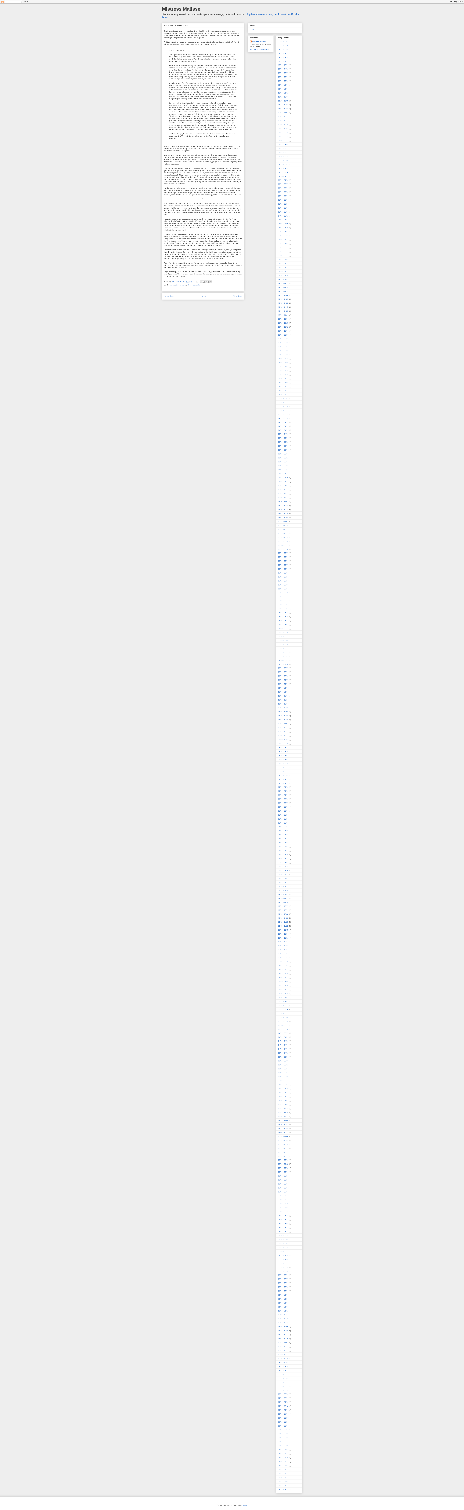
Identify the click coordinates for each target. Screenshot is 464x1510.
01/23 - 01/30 (283, 85)
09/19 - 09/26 (283, 133)
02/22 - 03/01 (283, 454)
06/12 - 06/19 (283, 1216)
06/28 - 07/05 (283, 382)
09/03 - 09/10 (283, 962)
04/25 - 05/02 (283, 216)
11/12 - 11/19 (283, 922)
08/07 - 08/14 (283, 1184)
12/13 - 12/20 (283, 287)
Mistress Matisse (181, 9)
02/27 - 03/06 (283, 1275)
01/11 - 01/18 (283, 478)
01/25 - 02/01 (283, 470)
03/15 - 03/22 (283, 442)
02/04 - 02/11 (283, 874)
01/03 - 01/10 (283, 275)
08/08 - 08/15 (283, 156)
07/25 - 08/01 (283, 164)
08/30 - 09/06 (283, 347)
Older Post (237, 296)
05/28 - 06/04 (283, 1017)
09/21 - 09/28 (283, 541)
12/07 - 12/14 (283, 497)
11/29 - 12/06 (283, 295)
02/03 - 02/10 (283, 672)
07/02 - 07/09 (283, 997)
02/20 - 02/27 (283, 73)
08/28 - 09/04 (283, 1172)
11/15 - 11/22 (283, 303)
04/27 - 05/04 (283, 625)
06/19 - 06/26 (283, 1212)
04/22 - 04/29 (283, 831)
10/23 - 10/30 (283, 1140)
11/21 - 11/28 (283, 1331)
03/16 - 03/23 (283, 648)
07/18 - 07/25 (283, 168)
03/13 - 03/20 (283, 1267)
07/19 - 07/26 (283, 371)
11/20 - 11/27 (283, 1124)
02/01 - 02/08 (283, 466)
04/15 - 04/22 (283, 835)
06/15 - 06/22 (283, 597)
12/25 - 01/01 (283, 1104)
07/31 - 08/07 (283, 1188)
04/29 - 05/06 (283, 827)
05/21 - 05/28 (283, 1021)
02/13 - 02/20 (283, 77)
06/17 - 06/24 (283, 799)
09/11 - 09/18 (283, 1164)
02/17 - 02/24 (283, 664)
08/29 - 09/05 (283, 144)
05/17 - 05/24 (283, 45)
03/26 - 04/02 (283, 1053)
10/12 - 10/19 (283, 529)
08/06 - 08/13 (283, 978)
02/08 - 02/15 (283, 462)
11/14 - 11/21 (283, 105)
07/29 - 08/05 (283, 775)
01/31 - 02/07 (283, 259)
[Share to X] (206, 282)
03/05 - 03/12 (283, 1065)
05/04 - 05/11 (283, 621)
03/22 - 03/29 (283, 438)
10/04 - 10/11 (283, 327)
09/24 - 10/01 (283, 950)
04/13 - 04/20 (283, 57)
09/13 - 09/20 (283, 339)
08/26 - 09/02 (283, 759)
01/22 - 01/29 (283, 1089)
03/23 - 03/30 (283, 644)
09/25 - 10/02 (283, 1156)
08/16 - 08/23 (283, 355)
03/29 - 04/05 (283, 434)
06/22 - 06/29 (283, 593)
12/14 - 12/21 (283, 494)
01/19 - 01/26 (283, 61)
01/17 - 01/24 (283, 267)
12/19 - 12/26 (283, 1315)
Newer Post (169, 296)
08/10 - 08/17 (283, 565)
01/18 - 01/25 (283, 474)
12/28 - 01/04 (283, 486)
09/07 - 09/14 (283, 549)
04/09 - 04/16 (283, 1045)
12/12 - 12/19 (283, 97)
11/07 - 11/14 (283, 109)
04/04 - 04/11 (283, 228)
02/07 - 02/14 (283, 256)
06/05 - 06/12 (283, 1220)
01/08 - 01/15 (283, 1097)
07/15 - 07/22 (283, 783)
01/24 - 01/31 (283, 263)
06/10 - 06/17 (283, 803)
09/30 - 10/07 (283, 740)
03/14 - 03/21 (283, 1473)
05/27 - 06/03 (283, 811)
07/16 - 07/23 (283, 989)
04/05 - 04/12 (283, 430)
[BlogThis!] (204, 282)
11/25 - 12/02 (283, 712)
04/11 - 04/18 (283, 224)
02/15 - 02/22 (283, 458)
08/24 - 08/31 (283, 557)
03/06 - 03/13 (283, 1271)
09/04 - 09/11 (283, 1168)
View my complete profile (259, 49)
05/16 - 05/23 (283, 204)
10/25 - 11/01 (283, 315)
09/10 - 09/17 (283, 958)
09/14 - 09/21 (283, 545)
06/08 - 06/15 (283, 601)
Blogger (244, 1505)
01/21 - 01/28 (283, 882)
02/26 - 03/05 (283, 1069)
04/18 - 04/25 (283, 220)
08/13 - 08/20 (283, 974)
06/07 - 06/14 (283, 394)
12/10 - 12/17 (283, 906)
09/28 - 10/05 (283, 537)
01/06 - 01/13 (283, 688)
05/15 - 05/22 (283, 1232)
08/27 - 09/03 (283, 966)
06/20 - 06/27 (283, 184)
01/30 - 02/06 (283, 1291)
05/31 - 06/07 (283, 398)
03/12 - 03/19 (283, 1061)
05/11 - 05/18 (283, 617)
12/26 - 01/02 (283, 93)
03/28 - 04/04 (283, 232)
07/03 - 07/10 (283, 1204)
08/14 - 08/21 (283, 1180)
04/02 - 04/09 (283, 1049)
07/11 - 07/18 (283, 172)
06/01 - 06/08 (283, 605)
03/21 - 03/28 (283, 236)
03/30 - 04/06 (283, 640)
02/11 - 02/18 (283, 870)
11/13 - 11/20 (283, 1128)
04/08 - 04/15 (283, 839)
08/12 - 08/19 (283, 767)
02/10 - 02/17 (283, 668)
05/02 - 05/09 (283, 212)
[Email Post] (197, 281)
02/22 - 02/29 (283, 1485)
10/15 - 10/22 (283, 938)
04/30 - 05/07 (283, 1033)
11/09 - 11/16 (283, 513)
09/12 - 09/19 (283, 137)
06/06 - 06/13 (283, 192)
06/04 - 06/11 (283, 1013)
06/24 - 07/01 (283, 795)
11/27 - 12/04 (283, 1120)
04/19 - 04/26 (283, 422)
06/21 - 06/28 (283, 386)
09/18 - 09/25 (283, 1160)
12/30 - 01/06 (283, 692)
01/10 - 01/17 (283, 271)
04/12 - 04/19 (283, 426)
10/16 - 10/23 (283, 1144)
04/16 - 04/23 (283, 1041)
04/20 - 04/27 (283, 628)
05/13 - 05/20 (283, 819)
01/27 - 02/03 (283, 676)
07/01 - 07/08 (283, 791)
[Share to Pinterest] (211, 282)
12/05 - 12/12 (283, 1323)
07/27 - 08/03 (283, 573)
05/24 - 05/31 (283, 402)
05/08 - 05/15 (283, 1235)
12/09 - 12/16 (283, 65)
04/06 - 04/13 (283, 636)
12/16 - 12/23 (283, 700)
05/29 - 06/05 (283, 1224)
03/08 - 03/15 (283, 446)
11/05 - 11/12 (283, 926)
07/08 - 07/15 (283, 787)
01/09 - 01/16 (283, 89)
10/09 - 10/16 (283, 1148)
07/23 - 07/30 (283, 985)
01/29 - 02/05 (283, 1085)
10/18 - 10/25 (283, 319)
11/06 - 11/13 (283, 1132)
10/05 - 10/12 (283, 533)
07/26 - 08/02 (283, 367)
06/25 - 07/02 (283, 1001)
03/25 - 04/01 (283, 847)
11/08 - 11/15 (283, 307)
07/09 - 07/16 (283, 993)
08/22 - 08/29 (283, 148)
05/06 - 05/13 (283, 823)
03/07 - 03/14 (283, 240)
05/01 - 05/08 (283, 1239)
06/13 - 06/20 (283, 188)
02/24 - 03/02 (283, 660)
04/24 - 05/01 (283, 41)
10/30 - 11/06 (283, 1136)
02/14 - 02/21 (283, 252)
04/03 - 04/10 (283, 1255)
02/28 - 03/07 (283, 244)
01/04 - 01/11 (283, 482)
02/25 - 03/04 (283, 863)
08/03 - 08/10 (283, 569)
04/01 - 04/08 (283, 843)
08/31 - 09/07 (283, 553)
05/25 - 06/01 (283, 609)
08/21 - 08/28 (283, 1176)
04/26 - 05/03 (283, 49)
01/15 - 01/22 (283, 1093)
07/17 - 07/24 (283, 1196)
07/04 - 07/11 (283, 176)
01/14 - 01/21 (283, 886)
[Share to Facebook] (208, 282)
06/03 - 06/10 (283, 807)
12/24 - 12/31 (283, 898)
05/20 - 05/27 (283, 815)
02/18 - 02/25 (283, 866)
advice (172, 285)
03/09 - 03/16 (283, 652)
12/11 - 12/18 (283, 1112)
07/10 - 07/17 (283, 1200)
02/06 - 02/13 (283, 81)
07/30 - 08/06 (283, 981)
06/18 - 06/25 (283, 1005)
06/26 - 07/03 (283, 1208)
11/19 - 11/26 (283, 918)
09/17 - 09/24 (283, 954)
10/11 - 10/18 (283, 323)
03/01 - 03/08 (283, 450)
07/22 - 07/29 (283, 779)
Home (203, 296)
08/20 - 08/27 (283, 970)
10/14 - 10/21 (283, 732)
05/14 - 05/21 (283, 1025)
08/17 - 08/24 (283, 561)
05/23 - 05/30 (283, 200)
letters (189, 285)
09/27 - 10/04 (283, 331)
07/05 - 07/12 (283, 378)
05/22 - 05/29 (283, 1228)
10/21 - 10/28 (283, 728)
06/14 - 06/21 (283, 390)
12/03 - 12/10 (283, 910)
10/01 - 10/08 (283, 946)
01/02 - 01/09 (283, 1307)
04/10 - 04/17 (283, 1251)
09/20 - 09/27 (283, 335)
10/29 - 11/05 (283, 930)
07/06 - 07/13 (283, 585)
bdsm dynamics (180, 285)
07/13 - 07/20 (283, 581)
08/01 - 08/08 (283, 160)
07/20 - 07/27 (283, 53)
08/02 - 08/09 (283, 363)
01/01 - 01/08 (283, 1101)
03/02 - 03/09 (283, 656)
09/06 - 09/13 (283, 343)
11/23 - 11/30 (283, 505)
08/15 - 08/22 (283, 152)
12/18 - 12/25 (283, 1108)
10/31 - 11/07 (283, 113)
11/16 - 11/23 (283, 509)
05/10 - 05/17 (283, 410)
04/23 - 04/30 (283, 1037)
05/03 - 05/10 (283, 414)
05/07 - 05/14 (283, 1029)
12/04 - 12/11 (283, 1116)
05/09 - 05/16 (283, 208)
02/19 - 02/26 (283, 1073)
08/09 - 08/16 (283, 359)
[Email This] (201, 282)
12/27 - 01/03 (283, 279)
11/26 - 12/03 (283, 914)
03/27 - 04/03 (283, 69)
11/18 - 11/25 (283, 716)
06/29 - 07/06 (283, 589)
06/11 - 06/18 (283, 1009)
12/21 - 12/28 (283, 490)
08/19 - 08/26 (283, 763)
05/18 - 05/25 (283, 613)
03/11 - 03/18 (283, 855)
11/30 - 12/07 (283, 501)
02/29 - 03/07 (283, 1481)
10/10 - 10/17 (283, 121)
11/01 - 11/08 (283, 311)
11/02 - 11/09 (283, 517)
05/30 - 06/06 (283, 196)
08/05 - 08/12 (283, 771)
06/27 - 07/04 (283, 180)
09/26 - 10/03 (283, 129)
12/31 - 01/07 (283, 894)
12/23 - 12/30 (283, 696)
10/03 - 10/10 (283, 125)
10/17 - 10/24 (283, 117)
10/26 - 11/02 (283, 521)
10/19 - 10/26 (283, 525)
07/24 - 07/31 (283, 1192)
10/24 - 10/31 (283, 1347)
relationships (196, 285)
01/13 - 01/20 (283, 684)
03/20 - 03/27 (283, 1263)
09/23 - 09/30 (283, 744)
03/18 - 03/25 (283, 851)
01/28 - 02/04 (283, 878)
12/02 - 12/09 (283, 708)
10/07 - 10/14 (283, 736)
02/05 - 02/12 (283, 1081)
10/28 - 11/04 (283, 724)
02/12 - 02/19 (283, 1077)
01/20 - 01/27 (283, 680)
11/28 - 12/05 (283, 101)
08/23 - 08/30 (283, 351)
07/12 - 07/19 (283, 375)
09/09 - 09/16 (283, 751)
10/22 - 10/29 (283, 934)
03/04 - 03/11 (283, 859)
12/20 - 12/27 (283, 283)
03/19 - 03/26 (283, 1057)
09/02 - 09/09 (283, 755)
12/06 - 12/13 (283, 291)
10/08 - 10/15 (283, 942)
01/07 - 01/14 (283, 890)
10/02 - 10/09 (283, 1152)
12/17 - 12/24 (283, 902)
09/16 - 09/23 (283, 747)
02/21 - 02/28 (283, 248)
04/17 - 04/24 (283, 1247)
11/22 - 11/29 (283, 299)
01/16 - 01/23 (283, 1299)
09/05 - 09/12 (283, 141)
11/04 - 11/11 (283, 720)
